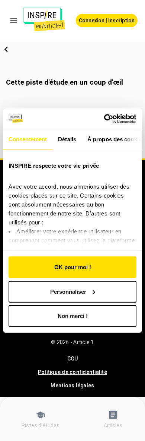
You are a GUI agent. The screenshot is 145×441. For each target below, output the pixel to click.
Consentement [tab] (28, 139)
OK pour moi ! (72, 267)
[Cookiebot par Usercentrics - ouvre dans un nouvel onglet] (104, 118)
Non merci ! (73, 316)
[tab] (40, 419)
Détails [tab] (67, 139)
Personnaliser (68, 291)
